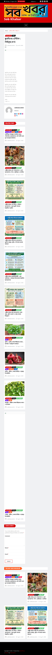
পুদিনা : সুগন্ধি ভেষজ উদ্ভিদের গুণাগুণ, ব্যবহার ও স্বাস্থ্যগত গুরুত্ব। (14, 343)
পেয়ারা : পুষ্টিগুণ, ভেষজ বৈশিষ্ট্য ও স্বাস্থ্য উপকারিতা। (14, 515)
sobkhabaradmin (11, 45)
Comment (7, 536)
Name (7, 548)
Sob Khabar (12, 19)
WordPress (22, 651)
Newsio (6, 652)
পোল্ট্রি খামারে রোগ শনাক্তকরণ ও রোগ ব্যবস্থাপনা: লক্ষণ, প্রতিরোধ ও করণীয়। (14, 171)
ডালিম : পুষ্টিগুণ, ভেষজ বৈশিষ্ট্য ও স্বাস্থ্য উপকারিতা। (14, 372)
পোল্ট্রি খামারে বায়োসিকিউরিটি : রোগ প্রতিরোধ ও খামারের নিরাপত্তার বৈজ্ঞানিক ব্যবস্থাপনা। (14, 278)
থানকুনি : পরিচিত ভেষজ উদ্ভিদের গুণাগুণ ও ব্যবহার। (14, 404)
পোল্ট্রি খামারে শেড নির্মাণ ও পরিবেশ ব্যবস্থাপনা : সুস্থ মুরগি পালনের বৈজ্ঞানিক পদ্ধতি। (13, 206)
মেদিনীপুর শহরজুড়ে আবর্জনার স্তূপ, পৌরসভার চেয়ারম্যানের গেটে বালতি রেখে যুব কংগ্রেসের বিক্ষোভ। (14, 136)
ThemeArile (13, 652)
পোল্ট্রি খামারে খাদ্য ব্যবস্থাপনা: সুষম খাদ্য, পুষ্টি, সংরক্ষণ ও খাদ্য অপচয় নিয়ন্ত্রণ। (13, 314)
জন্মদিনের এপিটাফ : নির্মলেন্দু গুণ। (14, 30)
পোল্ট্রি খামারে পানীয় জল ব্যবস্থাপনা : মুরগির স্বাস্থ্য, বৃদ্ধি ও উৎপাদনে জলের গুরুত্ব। (14, 242)
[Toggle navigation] (26, 25)
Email (6, 554)
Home (6, 30)
